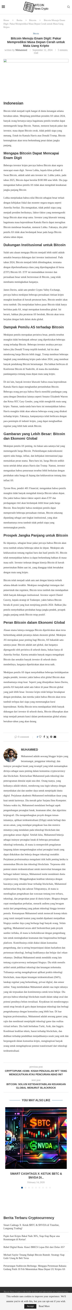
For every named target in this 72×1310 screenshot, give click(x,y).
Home (6, 20)
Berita (19, 20)
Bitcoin (32, 20)
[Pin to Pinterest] (51, 737)
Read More (44, 1306)
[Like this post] (40, 737)
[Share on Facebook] (44, 737)
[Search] (68, 7)
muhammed (21, 50)
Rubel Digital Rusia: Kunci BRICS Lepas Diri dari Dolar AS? (34, 1247)
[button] (8, 1148)
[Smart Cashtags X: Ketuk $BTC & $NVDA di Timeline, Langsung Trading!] (36, 1138)
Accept (30, 1306)
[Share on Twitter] (47, 737)
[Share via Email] (55, 737)
